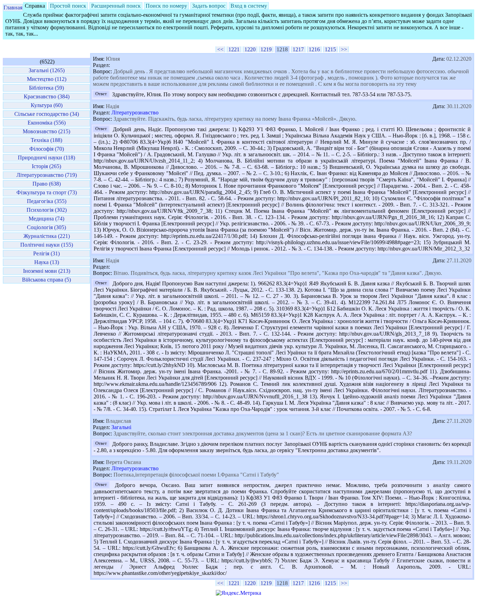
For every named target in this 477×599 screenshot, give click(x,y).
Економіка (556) (47, 123)
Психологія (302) (47, 210)
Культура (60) (47, 105)
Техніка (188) (46, 140)
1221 (234, 49)
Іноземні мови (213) (46, 271)
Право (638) (46, 184)
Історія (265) (46, 166)
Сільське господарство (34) (46, 114)
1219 (266, 49)
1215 (330, 49)
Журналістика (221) (46, 236)
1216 (314, 49)
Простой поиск (68, 6)
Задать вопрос (209, 6)
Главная (12, 7)
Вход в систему (248, 6)
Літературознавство (135, 112)
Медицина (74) (46, 219)
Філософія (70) (46, 149)
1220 (250, 49)
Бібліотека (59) (46, 88)
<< (220, 49)
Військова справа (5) (46, 280)
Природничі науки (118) (46, 157)
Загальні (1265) (47, 70)
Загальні (121, 427)
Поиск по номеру (166, 6)
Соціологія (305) (46, 227)
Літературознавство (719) (46, 175)
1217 (298, 49)
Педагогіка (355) (46, 201)
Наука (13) (46, 262)
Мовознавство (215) (46, 131)
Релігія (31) (46, 253)
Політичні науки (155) (46, 245)
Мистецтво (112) (46, 79)
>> (344, 49)
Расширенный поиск (116, 6)
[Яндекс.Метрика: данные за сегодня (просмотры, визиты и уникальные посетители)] (238, 593)
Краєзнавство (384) (46, 96)
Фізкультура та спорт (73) (46, 192)
